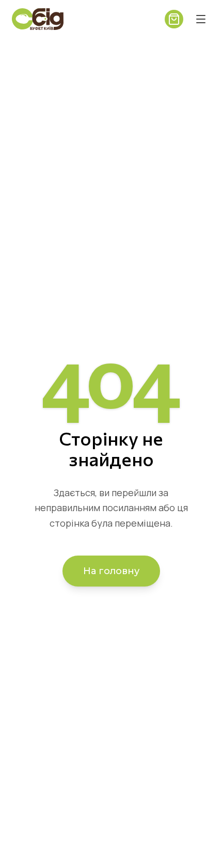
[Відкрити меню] (201, 19)
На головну (111, 571)
